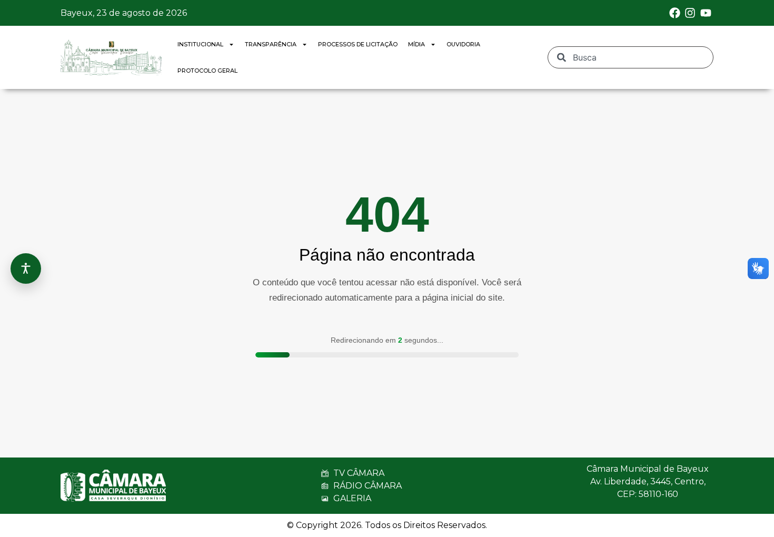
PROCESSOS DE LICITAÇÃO (358, 44)
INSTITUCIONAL (200, 44)
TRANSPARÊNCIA (270, 44)
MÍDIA (416, 44)
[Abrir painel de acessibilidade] (26, 268)
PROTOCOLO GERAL (207, 70)
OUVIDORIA (463, 44)
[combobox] (630, 57)
